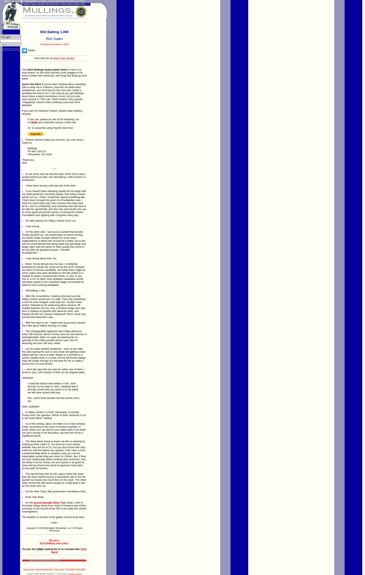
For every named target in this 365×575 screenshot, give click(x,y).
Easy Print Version (63, 58)
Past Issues (59, 569)
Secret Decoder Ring (44, 569)
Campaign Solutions (75, 574)
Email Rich (70, 569)
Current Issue (28, 569)
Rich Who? (81, 569)
